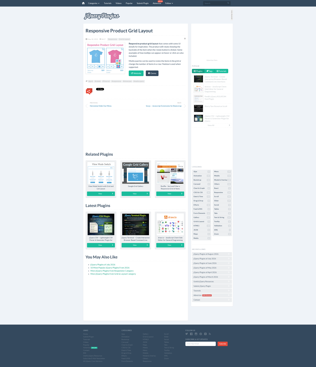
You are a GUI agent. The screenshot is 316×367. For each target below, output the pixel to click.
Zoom (222, 234)
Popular (129, 3)
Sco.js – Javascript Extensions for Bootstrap (163, 106)
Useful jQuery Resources (204, 281)
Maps (202, 234)
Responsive (112, 39)
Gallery (202, 217)
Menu (222, 171)
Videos (119, 3)
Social (222, 205)
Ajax (202, 171)
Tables (222, 209)
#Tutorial (106, 81)
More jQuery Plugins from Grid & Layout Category (113, 274)
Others (222, 184)
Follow (168, 3)
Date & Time (202, 196)
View (100, 194)
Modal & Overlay (222, 180)
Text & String (222, 217)
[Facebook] (191, 334)
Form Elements (202, 213)
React (222, 188)
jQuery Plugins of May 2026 (205, 268)
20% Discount (207, 295)
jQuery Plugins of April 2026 (205, 272)
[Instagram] (196, 334)
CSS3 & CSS (202, 192)
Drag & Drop (202, 201)
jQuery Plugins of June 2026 (205, 263)
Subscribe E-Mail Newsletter (94, 358)
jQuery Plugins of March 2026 (206, 277)
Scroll (222, 196)
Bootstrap (202, 180)
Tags (210, 71)
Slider (222, 201)
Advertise (158, 2)
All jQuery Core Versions (92, 361)
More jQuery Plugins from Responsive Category (112, 271)
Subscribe (222, 344)
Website (137, 73)
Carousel (202, 184)
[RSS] (210, 334)
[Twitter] (186, 334)
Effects (202, 205)
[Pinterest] (200, 334)
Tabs (222, 213)
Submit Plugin (143, 3)
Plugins (199, 71)
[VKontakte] (205, 334)
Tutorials (107, 3)
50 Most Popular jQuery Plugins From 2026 (109, 267)
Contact (197, 300)
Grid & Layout (124, 39)
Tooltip (222, 221)
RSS (84, 353)
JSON (202, 230)
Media (202, 238)
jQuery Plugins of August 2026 (206, 254)
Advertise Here (212, 60)
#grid (91, 81)
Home (85, 334)
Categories (93, 3)
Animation (202, 176)
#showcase (127, 81)
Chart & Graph (202, 188)
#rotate (97, 81)
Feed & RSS (202, 209)
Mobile (222, 176)
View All (211, 125)
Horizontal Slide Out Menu (100, 106)
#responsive (116, 81)
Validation (222, 226)
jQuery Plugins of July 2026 (102, 264)
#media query (139, 81)
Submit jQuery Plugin (202, 286)
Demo (153, 73)
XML (222, 230)
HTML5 (202, 226)
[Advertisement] (135, 129)
